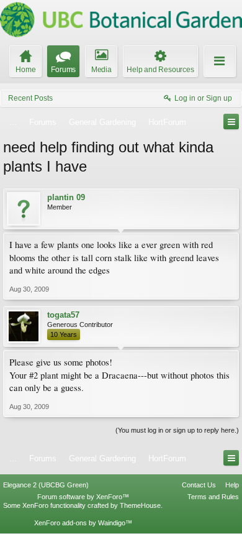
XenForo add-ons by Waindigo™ (83, 523)
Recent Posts (30, 98)
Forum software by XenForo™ (83, 496)
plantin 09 (66, 197)
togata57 (63, 315)
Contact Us (199, 485)
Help (232, 485)
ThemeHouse (140, 505)
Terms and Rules (213, 496)
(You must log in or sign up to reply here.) (177, 430)
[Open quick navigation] (231, 121)
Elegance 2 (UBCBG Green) (46, 485)
